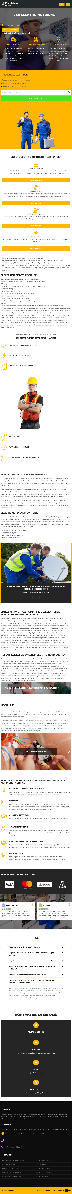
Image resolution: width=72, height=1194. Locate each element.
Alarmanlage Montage (19, 447)
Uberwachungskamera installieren (24, 457)
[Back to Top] (66, 1190)
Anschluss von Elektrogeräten (22, 345)
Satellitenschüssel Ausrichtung (12, 1172)
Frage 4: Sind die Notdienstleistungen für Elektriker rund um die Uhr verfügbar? (33, 968)
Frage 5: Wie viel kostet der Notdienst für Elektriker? (28, 975)
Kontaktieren (47, 1190)
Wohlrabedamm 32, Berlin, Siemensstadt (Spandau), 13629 (36, 1053)
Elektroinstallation (43, 1176)
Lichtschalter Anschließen (21, 366)
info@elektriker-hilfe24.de (36, 1073)
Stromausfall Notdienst (20, 356)
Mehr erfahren (36, 180)
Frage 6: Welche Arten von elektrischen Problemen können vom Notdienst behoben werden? (32, 981)
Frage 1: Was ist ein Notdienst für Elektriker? (25, 947)
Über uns (13, 30)
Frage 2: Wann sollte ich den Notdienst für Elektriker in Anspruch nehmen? (32, 954)
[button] (3, 751)
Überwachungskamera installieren (13, 1160)
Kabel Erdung (15, 437)
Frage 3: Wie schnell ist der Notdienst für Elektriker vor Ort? (30, 961)
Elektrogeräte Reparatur (45, 1160)
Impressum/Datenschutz (58, 1190)
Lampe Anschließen (43, 1168)
